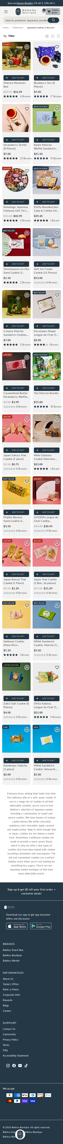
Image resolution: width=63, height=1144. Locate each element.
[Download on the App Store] (17, 928)
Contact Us (9, 1029)
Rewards (7, 1000)
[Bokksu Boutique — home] (26, 11)
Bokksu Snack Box (13, 950)
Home (6, 27)
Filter (11, 35)
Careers (7, 1010)
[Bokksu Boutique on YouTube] (20, 1065)
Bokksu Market (11, 960)
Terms (6, 1045)
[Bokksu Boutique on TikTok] (26, 1065)
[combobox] (31, 20)
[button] (27, 46)
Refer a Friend (10, 989)
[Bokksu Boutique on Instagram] (8, 1065)
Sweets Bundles (24, 3)
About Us (8, 978)
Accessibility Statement (16, 1055)
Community (9, 1034)
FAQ (5, 1050)
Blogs (6, 1005)
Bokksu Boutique (12, 955)
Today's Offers (11, 984)
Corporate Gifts (11, 994)
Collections (17, 27)
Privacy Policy (10, 1039)
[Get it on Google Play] (40, 928)
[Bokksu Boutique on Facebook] (14, 1065)
